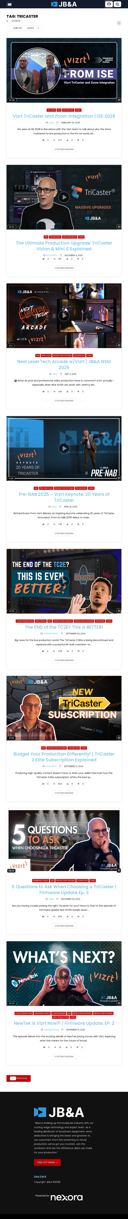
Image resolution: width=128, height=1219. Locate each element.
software (100, 621)
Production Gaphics (63, 621)
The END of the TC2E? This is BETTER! (64, 627)
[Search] (117, 4)
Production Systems (62, 355)
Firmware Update (40, 880)
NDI (59, 110)
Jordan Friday (50, 633)
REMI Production (60, 1017)
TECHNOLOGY (68, 110)
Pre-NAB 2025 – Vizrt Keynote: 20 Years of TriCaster (64, 497)
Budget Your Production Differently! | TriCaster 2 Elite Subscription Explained (64, 757)
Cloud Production (24, 621)
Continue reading (64, 149)
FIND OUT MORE (46, 1162)
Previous (19, 1078)
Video (78, 110)
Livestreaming (58, 1013)
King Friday (41, 621)
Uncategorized (69, 237)
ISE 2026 (51, 110)
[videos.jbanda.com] (64, 4)
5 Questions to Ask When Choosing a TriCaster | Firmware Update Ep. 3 (64, 890)
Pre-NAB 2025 (46, 488)
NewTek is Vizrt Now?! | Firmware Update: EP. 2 (64, 1023)
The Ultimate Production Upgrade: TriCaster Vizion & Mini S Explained (64, 246)
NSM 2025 (46, 355)
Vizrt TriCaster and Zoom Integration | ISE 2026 (64, 116)
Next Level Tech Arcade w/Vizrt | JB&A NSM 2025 (64, 364)
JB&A (51, 122)
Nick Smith (51, 255)
